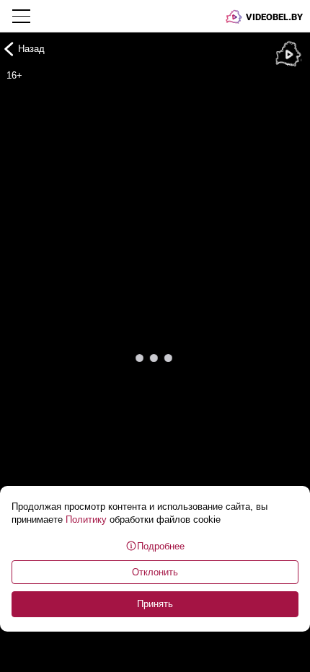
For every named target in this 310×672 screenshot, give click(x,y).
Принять (155, 603)
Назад (31, 48)
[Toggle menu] (22, 16)
